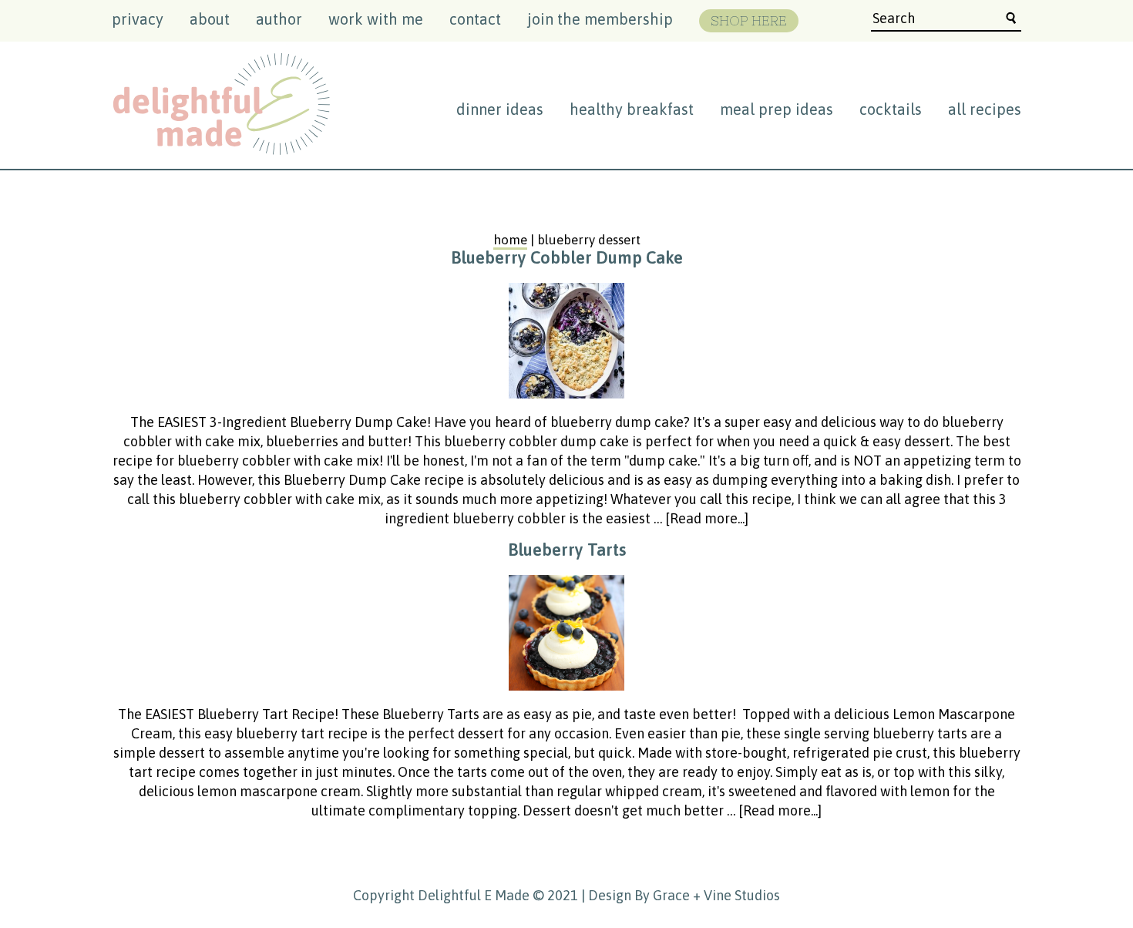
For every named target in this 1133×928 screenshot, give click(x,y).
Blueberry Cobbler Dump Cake (567, 257)
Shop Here (749, 21)
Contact (475, 19)
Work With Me (375, 19)
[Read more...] (706, 518)
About (210, 19)
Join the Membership (600, 19)
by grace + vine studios (707, 895)
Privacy (137, 19)
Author (279, 19)
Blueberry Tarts (567, 550)
